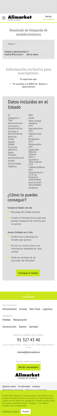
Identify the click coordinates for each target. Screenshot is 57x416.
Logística (47, 309)
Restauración (20, 319)
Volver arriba (28, 297)
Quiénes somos (9, 386)
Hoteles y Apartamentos (16, 51)
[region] (28, 403)
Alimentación (9, 309)
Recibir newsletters (28, 367)
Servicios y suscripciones (36, 390)
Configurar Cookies (10, 411)
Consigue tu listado (28, 273)
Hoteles (6, 319)
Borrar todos (32, 54)
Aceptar (25, 411)
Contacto (36, 386)
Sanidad (33, 326)
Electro (22, 326)
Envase (23, 309)
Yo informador (24, 386)
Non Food (35, 309)
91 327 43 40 (28, 339)
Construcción (9, 326)
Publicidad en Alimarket (12, 390)
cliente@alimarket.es (28, 352)
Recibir (48, 18)
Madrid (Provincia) (13, 54)
